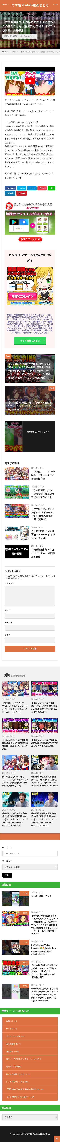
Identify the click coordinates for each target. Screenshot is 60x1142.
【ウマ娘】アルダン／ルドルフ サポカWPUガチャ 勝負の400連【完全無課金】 (42, 514)
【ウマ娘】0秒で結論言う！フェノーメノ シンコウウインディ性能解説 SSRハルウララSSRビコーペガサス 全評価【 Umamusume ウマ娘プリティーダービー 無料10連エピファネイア (44, 925)
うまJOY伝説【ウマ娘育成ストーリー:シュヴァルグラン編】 (43, 534)
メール (8, 623)
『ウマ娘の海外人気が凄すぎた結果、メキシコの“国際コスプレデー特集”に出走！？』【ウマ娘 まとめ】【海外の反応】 (44, 971)
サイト (7, 635)
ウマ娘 (25, 893)
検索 (6, 875)
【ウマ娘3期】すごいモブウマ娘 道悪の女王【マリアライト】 (42, 494)
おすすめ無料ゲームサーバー (18, 1074)
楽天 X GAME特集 (13, 1067)
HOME (5, 52)
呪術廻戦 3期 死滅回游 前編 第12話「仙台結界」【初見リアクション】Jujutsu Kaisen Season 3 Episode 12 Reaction (44, 781)
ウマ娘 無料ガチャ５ (41, 896)
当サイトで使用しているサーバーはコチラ (23, 1059)
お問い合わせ (11, 1021)
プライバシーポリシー (15, 1036)
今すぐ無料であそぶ (30, 341)
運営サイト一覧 (12, 1051)
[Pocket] (42, 188)
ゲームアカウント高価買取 (17, 1082)
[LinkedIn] (10, 193)
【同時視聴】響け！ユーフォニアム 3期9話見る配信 (43, 553)
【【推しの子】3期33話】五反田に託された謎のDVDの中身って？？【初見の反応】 (44, 743)
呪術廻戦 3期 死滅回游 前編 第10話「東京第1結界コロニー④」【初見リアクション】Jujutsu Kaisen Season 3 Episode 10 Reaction (44, 820)
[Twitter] (21, 188)
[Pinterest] (21, 193)
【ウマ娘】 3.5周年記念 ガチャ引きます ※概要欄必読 (43, 475)
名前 (8, 610)
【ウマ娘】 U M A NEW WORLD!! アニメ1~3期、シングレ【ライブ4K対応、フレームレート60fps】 (14, 707)
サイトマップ (11, 1029)
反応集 (25, 962)
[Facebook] (10, 188)
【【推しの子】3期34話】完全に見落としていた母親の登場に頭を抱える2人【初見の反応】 (15, 744)
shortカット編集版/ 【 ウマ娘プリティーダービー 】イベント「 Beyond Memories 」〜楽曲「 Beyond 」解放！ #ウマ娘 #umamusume (44, 995)
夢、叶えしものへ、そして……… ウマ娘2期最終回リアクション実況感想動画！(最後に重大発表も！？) (15, 781)
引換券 (25, 913)
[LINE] (51, 188)
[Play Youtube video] (30, 81)
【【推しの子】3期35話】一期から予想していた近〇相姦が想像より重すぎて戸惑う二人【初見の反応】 (44, 707)
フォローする (38, 436)
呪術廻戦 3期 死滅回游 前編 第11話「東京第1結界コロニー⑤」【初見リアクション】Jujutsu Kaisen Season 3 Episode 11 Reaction (15, 820)
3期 (21, 36)
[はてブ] (32, 188)
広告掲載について (13, 1044)
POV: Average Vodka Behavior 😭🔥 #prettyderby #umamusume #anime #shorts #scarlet (44, 949)
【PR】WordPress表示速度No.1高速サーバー (24, 1089)
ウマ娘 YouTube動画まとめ (30, 5)
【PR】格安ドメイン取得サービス (20, 1097)
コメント (9, 583)
